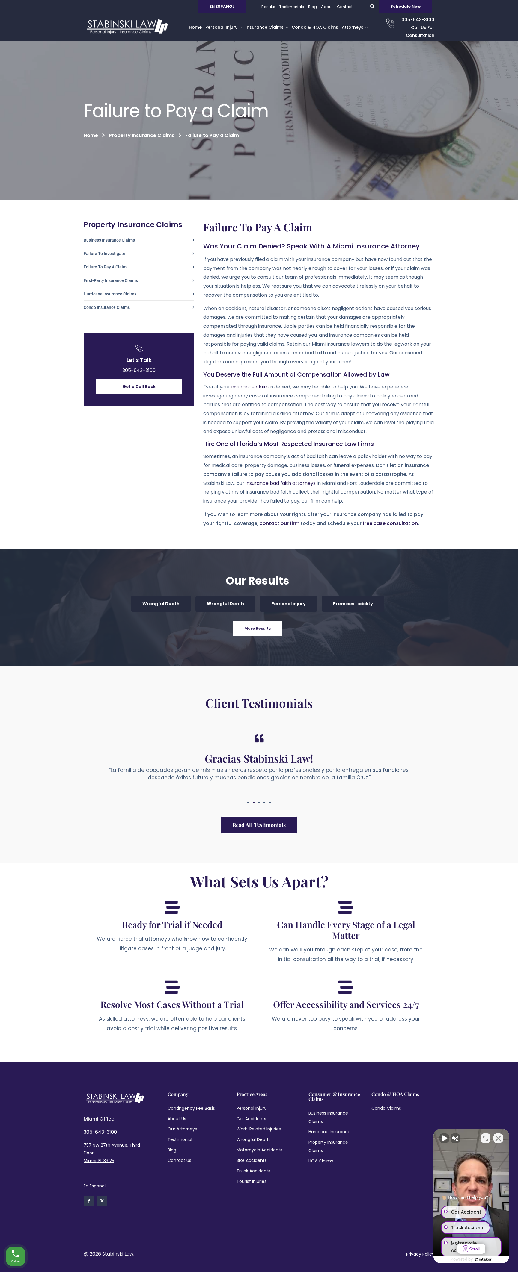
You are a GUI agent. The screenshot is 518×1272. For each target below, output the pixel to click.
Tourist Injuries (251, 1181)
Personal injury (288, 604)
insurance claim (250, 386)
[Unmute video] (444, 1138)
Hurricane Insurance (329, 1132)
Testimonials (291, 7)
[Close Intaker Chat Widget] (498, 1138)
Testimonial (180, 1139)
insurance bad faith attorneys (281, 483)
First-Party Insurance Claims (111, 280)
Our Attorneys (182, 1129)
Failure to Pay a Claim (105, 267)
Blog (312, 7)
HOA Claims (320, 1161)
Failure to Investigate (104, 253)
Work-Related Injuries (259, 1129)
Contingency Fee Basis (191, 1108)
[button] (248, 802)
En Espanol (95, 1186)
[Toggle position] (485, 1138)
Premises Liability (353, 604)
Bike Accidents (252, 1160)
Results (268, 7)
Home (91, 135)
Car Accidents (251, 1119)
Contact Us (179, 1160)
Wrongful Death (161, 604)
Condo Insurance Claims (107, 307)
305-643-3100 (139, 370)
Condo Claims (386, 1108)
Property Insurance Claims (141, 135)
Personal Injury (251, 1108)
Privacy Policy (420, 1254)
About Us (177, 1119)
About (327, 7)
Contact (345, 7)
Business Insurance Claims (109, 240)
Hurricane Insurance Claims (110, 294)
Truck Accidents (253, 1171)
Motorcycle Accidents (259, 1150)
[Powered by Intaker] (483, 1259)
